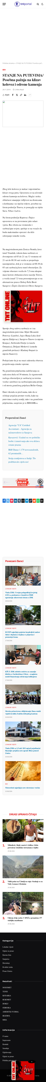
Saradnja (6, 1048)
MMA (5, 1020)
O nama (5, 1036)
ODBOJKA (7, 1007)
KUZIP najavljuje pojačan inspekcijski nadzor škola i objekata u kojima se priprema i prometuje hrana (22, 634)
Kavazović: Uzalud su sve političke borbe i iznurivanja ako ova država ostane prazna (24, 441)
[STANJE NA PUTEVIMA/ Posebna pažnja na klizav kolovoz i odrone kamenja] (23, 114)
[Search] (37, 4)
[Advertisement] (23, 35)
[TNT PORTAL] (23, 4)
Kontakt (5, 1044)
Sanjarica (6, 959)
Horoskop (6, 963)
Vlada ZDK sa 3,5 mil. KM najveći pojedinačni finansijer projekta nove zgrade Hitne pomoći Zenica (22, 750)
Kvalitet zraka (8, 967)
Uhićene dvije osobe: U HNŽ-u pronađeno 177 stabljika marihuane (25, 919)
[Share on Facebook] (13, 95)
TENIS (5, 991)
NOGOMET (7, 987)
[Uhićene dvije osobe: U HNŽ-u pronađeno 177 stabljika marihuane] (23, 903)
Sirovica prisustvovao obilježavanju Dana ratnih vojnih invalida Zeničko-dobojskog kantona (23, 712)
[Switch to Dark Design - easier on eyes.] (42, 4)
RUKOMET (7, 999)
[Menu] (4, 4)
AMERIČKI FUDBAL (11, 1011)
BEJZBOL (6, 1016)
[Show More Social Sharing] (30, 95)
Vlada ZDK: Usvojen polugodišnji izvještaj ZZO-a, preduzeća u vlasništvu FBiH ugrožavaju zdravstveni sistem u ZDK (21, 595)
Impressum (6, 1040)
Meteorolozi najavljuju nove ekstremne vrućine (22, 787)
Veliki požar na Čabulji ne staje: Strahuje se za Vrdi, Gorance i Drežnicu (25, 882)
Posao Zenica (7, 971)
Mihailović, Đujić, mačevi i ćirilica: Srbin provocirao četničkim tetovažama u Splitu (23, 846)
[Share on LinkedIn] (25, 95)
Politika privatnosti (9, 1060)
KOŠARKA (7, 995)
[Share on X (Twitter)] (17, 95)
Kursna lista (7, 955)
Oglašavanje (7, 1052)
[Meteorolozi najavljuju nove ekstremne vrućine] (23, 771)
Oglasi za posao (8, 951)
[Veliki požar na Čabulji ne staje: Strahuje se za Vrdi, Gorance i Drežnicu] (23, 866)
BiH (4, 70)
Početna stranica (8, 63)
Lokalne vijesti (8, 947)
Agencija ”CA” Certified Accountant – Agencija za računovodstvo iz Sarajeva (20, 429)
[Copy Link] (21, 95)
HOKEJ (5, 1003)
